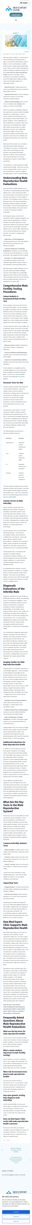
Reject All (16, 1221)
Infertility (26, 51)
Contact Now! (16, 14)
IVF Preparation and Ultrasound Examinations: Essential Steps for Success (16, 1160)
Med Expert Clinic (8, 144)
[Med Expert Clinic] (16, 8)
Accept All (16, 1212)
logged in (11, 1175)
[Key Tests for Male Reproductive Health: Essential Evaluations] (16, 39)
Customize (16, 1216)
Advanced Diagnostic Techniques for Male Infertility (16, 1150)
